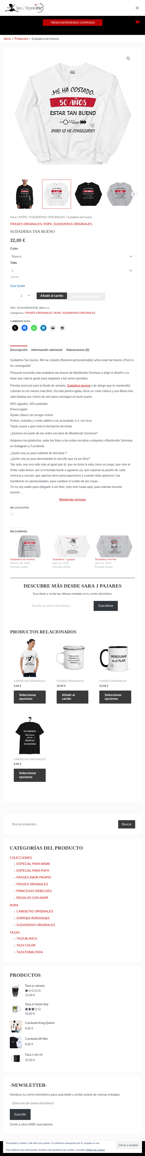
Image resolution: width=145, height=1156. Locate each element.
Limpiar (14, 277)
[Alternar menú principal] (137, 8)
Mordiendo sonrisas (72, 499)
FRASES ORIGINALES (26, 224)
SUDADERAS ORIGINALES (47, 217)
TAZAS (15, 932)
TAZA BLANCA (26, 938)
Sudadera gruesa (78, 385)
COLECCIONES (21, 857)
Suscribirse (105, 605)
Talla (13, 262)
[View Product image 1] (24, 194)
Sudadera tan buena (22, 559)
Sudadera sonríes (105, 559)
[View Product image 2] (56, 194)
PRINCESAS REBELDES (34, 891)
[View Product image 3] (88, 194)
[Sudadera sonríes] (114, 546)
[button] (72, 22)
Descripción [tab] (19, 349)
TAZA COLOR (25, 945)
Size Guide (17, 286)
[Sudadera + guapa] (71, 546)
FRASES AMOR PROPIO (33, 877)
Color (14, 248)
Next (134, 194)
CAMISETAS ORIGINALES (34, 911)
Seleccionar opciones (27, 697)
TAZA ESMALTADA (29, 952)
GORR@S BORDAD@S (33, 918)
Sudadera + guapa (63, 559)
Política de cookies (95, 1150)
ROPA (23, 217)
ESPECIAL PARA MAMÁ (33, 863)
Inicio (13, 217)
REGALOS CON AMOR (32, 897)
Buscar (126, 824)
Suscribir (20, 1114)
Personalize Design (86, 296)
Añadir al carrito (51, 295)
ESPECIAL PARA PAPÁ (32, 870)
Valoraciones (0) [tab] (77, 349)
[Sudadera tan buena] (29, 546)
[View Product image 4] (120, 194)
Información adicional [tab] (46, 349)
